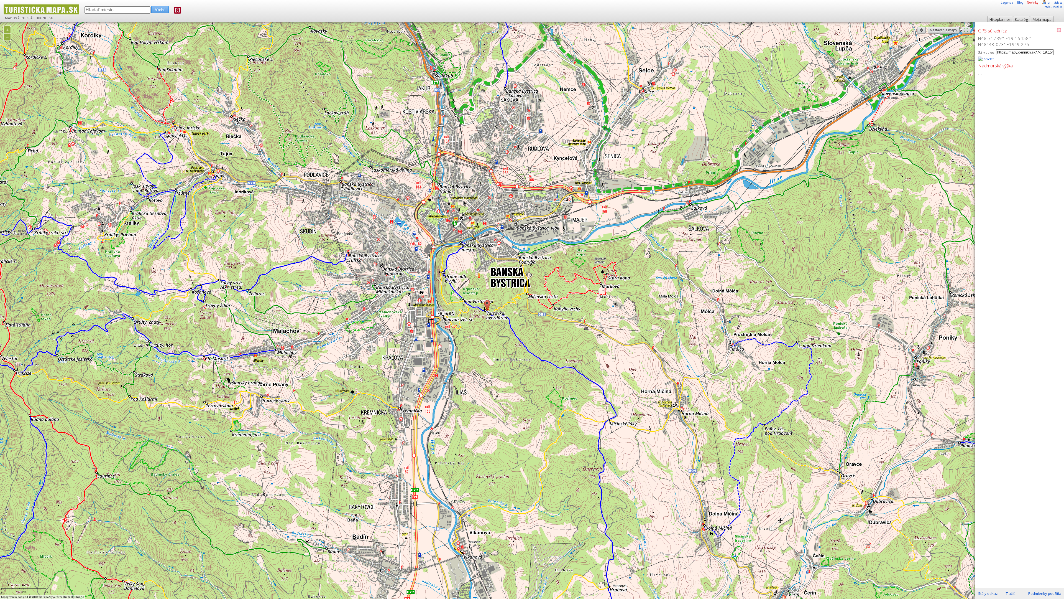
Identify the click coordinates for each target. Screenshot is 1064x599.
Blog (1020, 2)
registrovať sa (1053, 6)
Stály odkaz (988, 593)
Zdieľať (988, 59)
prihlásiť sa (1055, 2)
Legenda (1007, 2)
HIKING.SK (44, 18)
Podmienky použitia (1044, 593)
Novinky (1032, 2)
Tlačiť (1010, 593)
